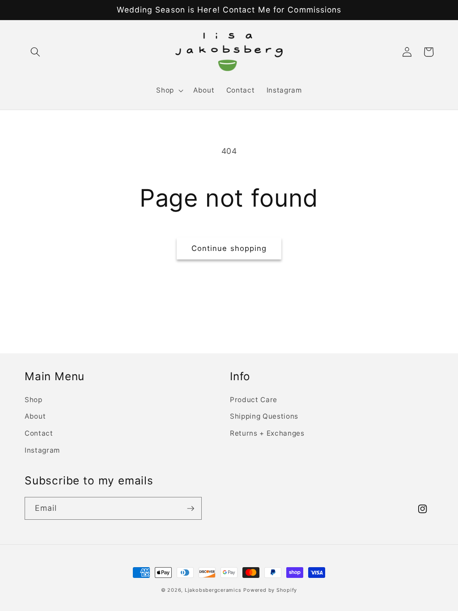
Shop (33, 399)
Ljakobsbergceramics (213, 590)
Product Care (253, 399)
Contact (39, 433)
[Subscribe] (190, 508)
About (35, 416)
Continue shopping (229, 248)
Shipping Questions (264, 416)
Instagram (42, 450)
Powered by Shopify (270, 590)
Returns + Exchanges (267, 433)
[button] (35, 52)
